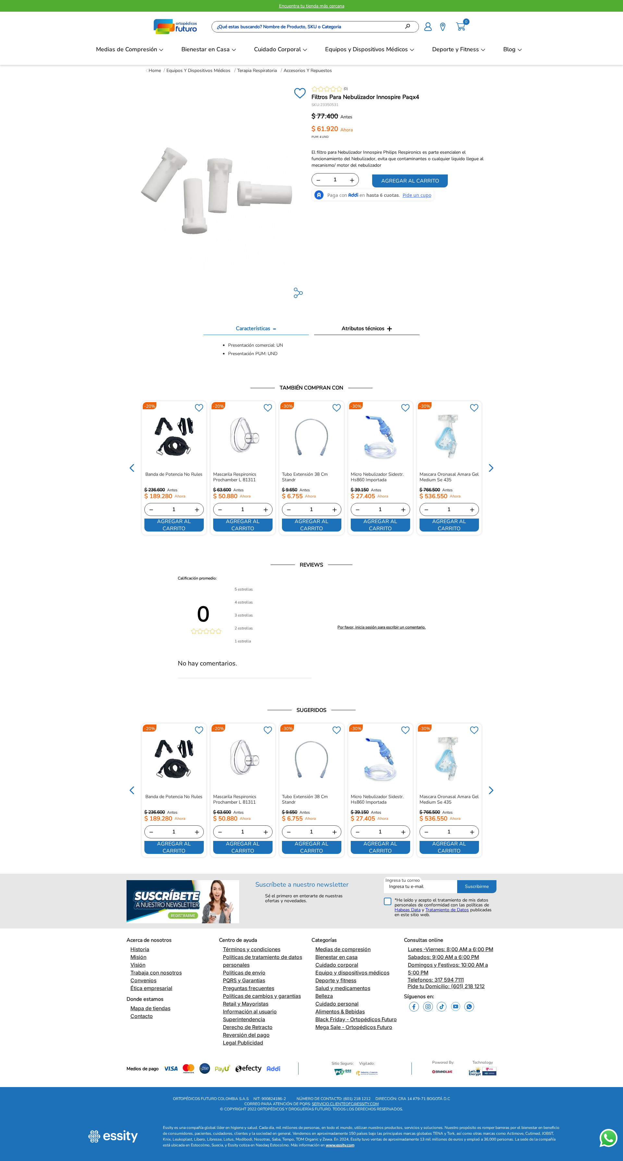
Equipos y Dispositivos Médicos (366, 49)
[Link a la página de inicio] (153, 70)
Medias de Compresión (126, 49)
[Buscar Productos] (409, 26)
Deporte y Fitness (455, 49)
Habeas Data (408, 910)
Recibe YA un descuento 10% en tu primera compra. (311, 6)
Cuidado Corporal (277, 49)
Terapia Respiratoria (257, 70)
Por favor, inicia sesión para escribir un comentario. (381, 627)
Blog (509, 49)
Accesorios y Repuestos (308, 70)
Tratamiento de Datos (447, 910)
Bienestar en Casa (205, 49)
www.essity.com (340, 1145)
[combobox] (315, 26)
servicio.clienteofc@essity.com (345, 1104)
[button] (428, 25)
